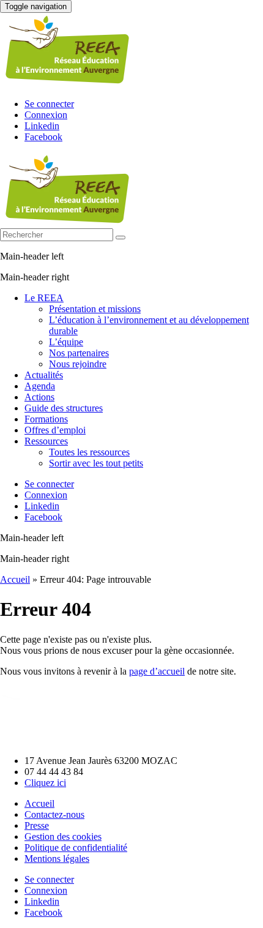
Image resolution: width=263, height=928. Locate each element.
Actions (39, 397)
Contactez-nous (54, 814)
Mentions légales (56, 858)
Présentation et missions (95, 309)
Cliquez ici (45, 782)
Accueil (15, 579)
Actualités (43, 375)
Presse (36, 825)
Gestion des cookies (63, 836)
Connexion (45, 115)
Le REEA (44, 298)
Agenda (39, 386)
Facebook (43, 137)
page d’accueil (157, 671)
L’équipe (66, 342)
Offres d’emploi (55, 430)
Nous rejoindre (77, 364)
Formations (46, 419)
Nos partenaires (79, 353)
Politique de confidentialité (75, 847)
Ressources (46, 441)
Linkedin (41, 126)
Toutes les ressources (89, 452)
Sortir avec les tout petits (96, 463)
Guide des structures (63, 408)
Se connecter (49, 104)
